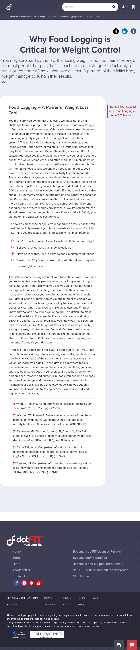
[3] (14, 431)
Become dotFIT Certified (90, 558)
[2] (14, 415)
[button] (124, 7)
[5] (14, 463)
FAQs (95, 598)
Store (16, 558)
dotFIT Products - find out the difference (100, 570)
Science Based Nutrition (20, 16)
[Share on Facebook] (133, 31)
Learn (35, 16)
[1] (14, 404)
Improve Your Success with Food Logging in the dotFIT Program (123, 111)
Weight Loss (45, 16)
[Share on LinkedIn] (125, 31)
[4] (14, 447)
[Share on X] (116, 31)
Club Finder (81, 576)
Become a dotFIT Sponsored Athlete (98, 564)
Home (16, 551)
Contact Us (20, 576)
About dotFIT (21, 570)
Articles (55, 16)
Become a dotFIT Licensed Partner (97, 551)
